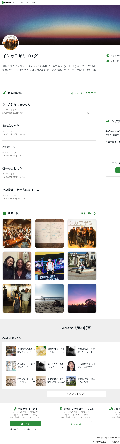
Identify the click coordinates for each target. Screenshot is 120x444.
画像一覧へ (87, 213)
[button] (25, 423)
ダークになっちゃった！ (17, 104)
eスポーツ (8, 147)
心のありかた (10, 125)
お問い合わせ (101, 441)
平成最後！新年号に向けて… (20, 189)
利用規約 (115, 441)
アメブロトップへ (77, 393)
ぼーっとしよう (12, 168)
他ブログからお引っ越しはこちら (24, 429)
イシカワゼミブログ (83, 93)
